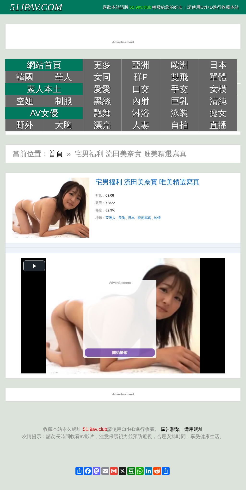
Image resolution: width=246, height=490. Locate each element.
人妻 (140, 125)
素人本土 (44, 89)
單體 (218, 77)
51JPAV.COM (36, 7)
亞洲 (140, 65)
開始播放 (120, 352)
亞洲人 (110, 218)
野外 (24, 125)
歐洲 (179, 65)
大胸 (63, 125)
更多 (102, 65)
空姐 (24, 101)
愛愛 (102, 89)
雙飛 (179, 77)
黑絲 (102, 101)
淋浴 (140, 113)
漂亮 (102, 125)
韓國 (24, 77)
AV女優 (44, 113)
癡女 (218, 113)
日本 (218, 65)
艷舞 (102, 113)
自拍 (179, 125)
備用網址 (193, 429)
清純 (218, 101)
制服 (63, 101)
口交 (140, 89)
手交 (179, 89)
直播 (218, 125)
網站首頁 (44, 65)
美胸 (121, 218)
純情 (157, 218)
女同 (102, 77)
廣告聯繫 (170, 429)
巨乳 (179, 101)
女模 (218, 89)
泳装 (179, 113)
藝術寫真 (144, 218)
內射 (140, 101)
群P (141, 77)
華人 (63, 77)
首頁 (56, 154)
